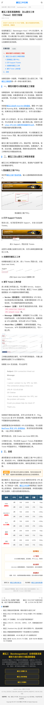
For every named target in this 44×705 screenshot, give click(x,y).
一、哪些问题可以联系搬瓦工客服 (14, 53)
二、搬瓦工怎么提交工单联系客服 (14, 56)
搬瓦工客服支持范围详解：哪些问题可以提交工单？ (19, 610)
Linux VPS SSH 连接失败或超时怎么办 (19, 125)
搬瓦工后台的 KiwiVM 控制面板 (18, 106)
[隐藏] (14, 49)
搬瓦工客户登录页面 (13, 175)
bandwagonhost (21, 7)
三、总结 (6, 72)
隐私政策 (15, 691)
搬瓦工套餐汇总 (22, 671)
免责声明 (26, 691)
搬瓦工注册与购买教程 (37, 582)
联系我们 (9, 691)
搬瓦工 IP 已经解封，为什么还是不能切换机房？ (18, 619)
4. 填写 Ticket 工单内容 (12, 69)
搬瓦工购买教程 (22, 677)
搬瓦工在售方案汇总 (15, 582)
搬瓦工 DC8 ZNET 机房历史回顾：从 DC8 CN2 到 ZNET (32, 601)
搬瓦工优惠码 (22, 682)
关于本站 (4, 691)
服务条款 (20, 691)
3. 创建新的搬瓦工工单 (12, 65)
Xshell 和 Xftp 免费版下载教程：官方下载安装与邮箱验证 (11, 601)
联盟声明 (31, 691)
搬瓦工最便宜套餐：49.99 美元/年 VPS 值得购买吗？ (20, 635)
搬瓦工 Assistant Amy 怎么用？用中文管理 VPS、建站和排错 (22, 628)
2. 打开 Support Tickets (13, 62)
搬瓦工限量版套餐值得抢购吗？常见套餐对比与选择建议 (21, 632)
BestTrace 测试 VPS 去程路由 (13, 428)
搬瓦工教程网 (6, 81)
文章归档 (37, 691)
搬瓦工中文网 (22, 2)
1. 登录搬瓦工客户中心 (12, 59)
